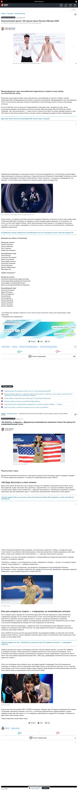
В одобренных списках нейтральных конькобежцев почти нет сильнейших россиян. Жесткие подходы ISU (37, 232)
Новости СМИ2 (4, 788)
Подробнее (36, 788)
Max (49, 341)
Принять (45, 788)
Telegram (33, 341)
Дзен (41, 341)
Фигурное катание (12, 413)
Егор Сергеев (9, 428)
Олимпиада (10, 13)
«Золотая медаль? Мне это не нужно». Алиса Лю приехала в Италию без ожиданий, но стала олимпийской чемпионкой (37, 498)
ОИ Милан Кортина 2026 (8, 17)
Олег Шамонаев (10, 28)
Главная (3, 13)
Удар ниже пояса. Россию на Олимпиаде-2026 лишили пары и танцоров (25, 118)
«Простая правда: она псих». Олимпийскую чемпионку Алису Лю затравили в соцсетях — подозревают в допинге (36, 643)
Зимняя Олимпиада (20, 13)
